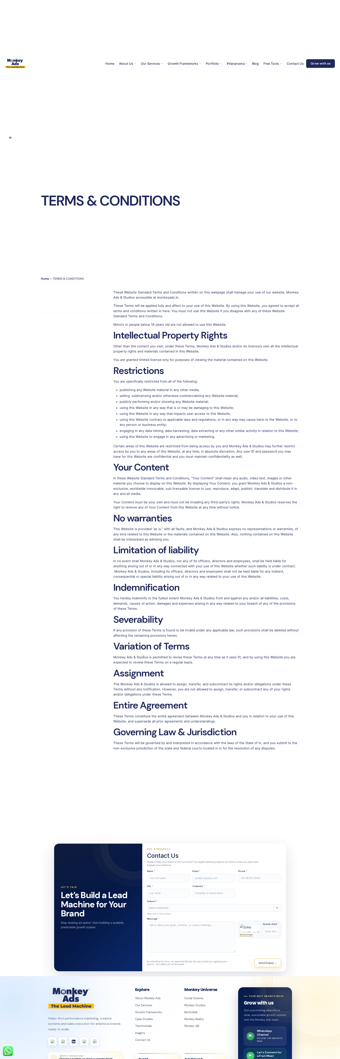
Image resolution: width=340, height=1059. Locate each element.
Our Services (143, 1005)
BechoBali (190, 1012)
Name (151, 871)
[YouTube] (95, 1041)
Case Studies (144, 1019)
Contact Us (142, 1040)
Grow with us (320, 63)
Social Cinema (193, 998)
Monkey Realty (194, 1019)
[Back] (10, 137)
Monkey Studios (195, 1005)
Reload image (246, 935)
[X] (84, 1041)
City (150, 886)
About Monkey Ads (148, 998)
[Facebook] (52, 1041)
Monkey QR (191, 1026)
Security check (271, 924)
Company (198, 886)
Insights (140, 1033)
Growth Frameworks (148, 1012)
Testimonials (143, 1026)
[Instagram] (63, 1041)
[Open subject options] (277, 908)
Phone (242, 871)
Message (152, 918)
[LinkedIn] (73, 1041)
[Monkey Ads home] (71, 998)
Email (196, 871)
